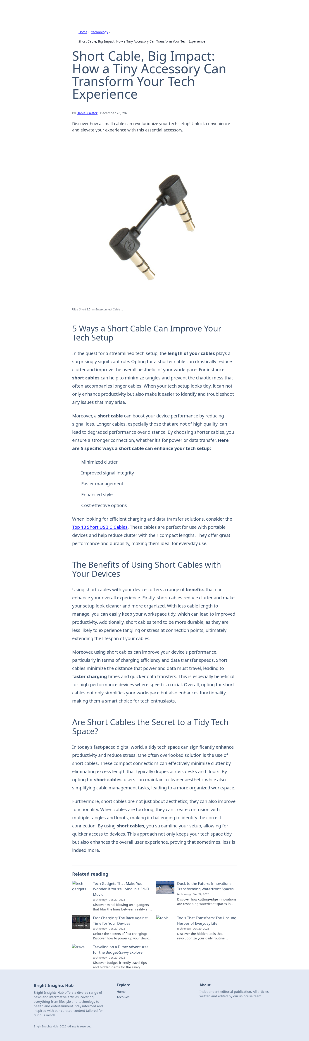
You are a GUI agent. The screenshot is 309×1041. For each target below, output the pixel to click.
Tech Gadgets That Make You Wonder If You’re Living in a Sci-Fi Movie (121, 889)
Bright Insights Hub (88, 9)
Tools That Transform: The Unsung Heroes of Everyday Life (206, 920)
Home (82, 32)
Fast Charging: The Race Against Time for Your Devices (120, 920)
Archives (123, 997)
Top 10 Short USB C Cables (100, 527)
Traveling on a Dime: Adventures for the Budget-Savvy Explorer (120, 949)
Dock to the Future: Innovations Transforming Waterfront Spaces (205, 886)
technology (99, 32)
